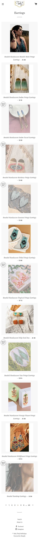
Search (20, 519)
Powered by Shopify (19, 536)
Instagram (20, 529)
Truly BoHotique (22, 533)
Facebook (20, 526)
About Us (19, 522)
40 (29, 505)
